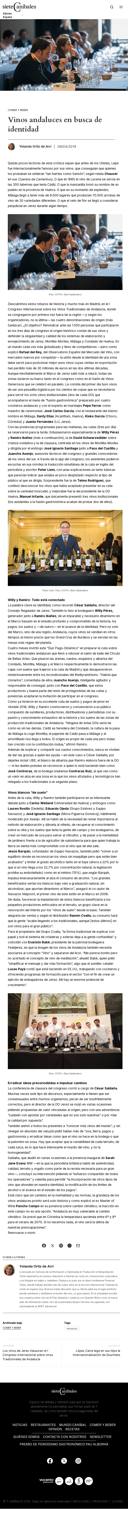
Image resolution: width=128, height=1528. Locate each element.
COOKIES (117, 1501)
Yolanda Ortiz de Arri (36, 1266)
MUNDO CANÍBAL (72, 1425)
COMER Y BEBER (103, 1425)
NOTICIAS (19, 1425)
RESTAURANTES (43, 1425)
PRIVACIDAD (101, 1501)
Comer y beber (18, 110)
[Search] (111, 7)
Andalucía (72, 1328)
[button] (120, 7)
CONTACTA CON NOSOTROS (64, 1437)
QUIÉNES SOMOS (26, 1437)
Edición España (7, 15)
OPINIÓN (55, 1429)
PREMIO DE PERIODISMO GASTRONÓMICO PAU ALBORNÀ (64, 1444)
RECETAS (72, 1429)
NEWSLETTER (100, 1437)
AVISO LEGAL (81, 1501)
